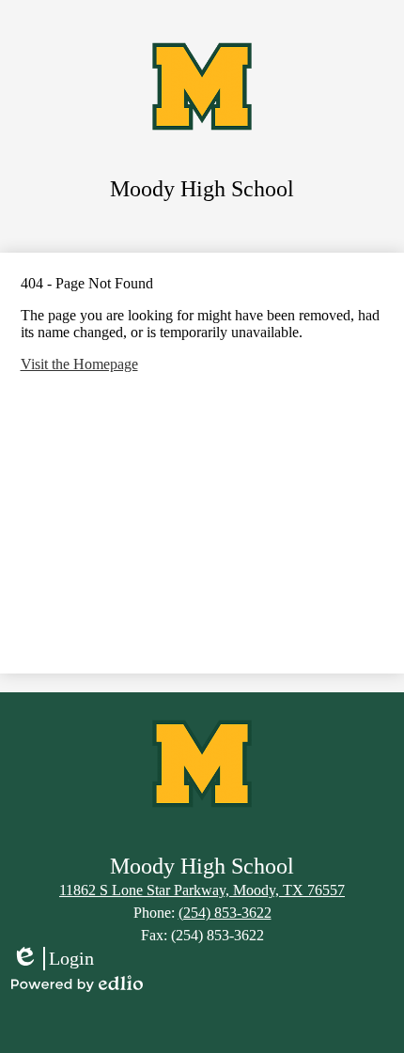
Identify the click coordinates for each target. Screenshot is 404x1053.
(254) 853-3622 (225, 913)
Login (52, 959)
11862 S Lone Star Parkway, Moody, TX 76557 (202, 890)
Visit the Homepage (79, 364)
